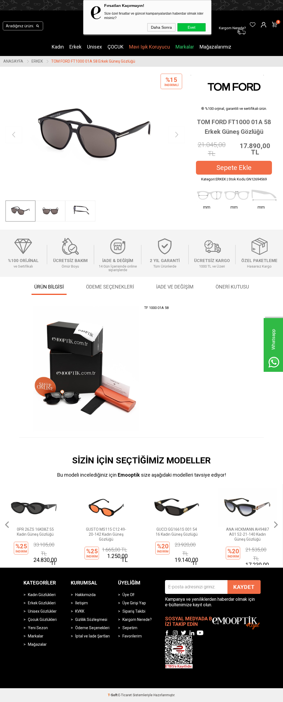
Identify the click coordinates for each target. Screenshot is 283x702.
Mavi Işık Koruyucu (149, 47)
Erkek (75, 47)
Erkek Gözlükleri (42, 603)
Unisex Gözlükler (42, 611)
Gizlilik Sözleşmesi (91, 619)
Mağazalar (37, 644)
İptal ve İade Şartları (92, 636)
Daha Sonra (161, 27)
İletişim (81, 603)
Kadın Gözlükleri (42, 594)
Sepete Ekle (233, 168)
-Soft (113, 695)
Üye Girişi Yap (134, 603)
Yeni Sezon (38, 628)
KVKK (79, 611)
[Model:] (234, 86)
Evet (191, 27)
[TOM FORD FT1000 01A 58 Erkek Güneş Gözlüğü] (95, 135)
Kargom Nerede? (137, 619)
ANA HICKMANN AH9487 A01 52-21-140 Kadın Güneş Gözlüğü (247, 534)
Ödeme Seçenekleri (92, 628)
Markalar (184, 47)
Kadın (58, 47)
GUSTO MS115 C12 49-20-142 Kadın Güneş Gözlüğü (106, 534)
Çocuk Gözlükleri (42, 619)
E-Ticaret (125, 695)
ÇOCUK (116, 47)
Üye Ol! (128, 594)
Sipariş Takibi (133, 611)
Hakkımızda (85, 594)
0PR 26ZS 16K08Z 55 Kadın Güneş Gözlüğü (35, 531)
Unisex (94, 47)
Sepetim (129, 628)
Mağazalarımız (215, 47)
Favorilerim (132, 636)
